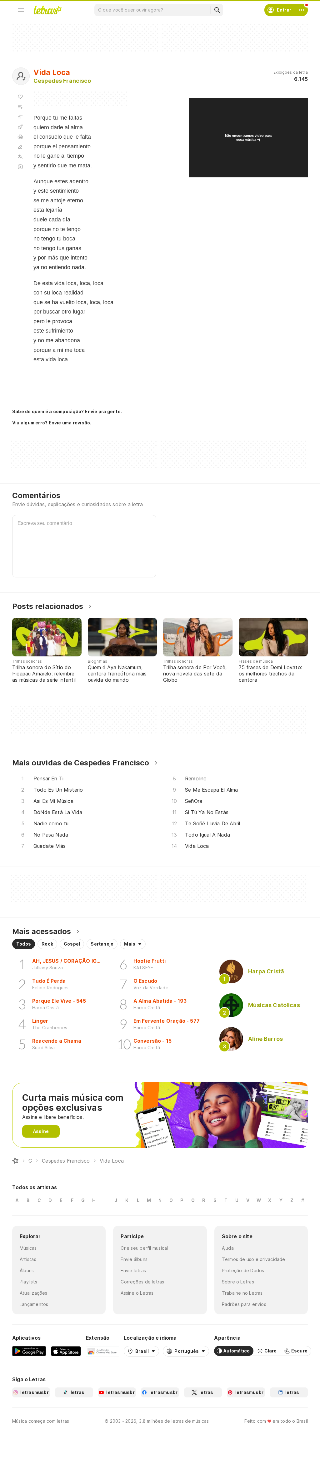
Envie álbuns (134, 1259)
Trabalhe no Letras (242, 1293)
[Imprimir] (20, 136)
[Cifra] (20, 126)
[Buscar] (217, 10)
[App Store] (66, 1351)
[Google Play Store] (29, 1351)
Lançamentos (34, 1304)
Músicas (28, 1248)
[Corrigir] (20, 146)
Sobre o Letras (238, 1281)
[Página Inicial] (15, 1161)
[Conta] (301, 10)
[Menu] (21, 10)
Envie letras (133, 1270)
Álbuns (27, 1270)
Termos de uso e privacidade (253, 1259)
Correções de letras (142, 1281)
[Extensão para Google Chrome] (102, 1351)
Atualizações (34, 1293)
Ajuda (228, 1248)
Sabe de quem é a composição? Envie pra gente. (67, 411)
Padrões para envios (244, 1304)
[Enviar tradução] (20, 156)
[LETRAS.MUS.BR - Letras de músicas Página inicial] (47, 10)
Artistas (28, 1259)
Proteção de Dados (243, 1270)
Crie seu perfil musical (144, 1248)
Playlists (28, 1281)
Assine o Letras (137, 1293)
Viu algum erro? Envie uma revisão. (52, 422)
